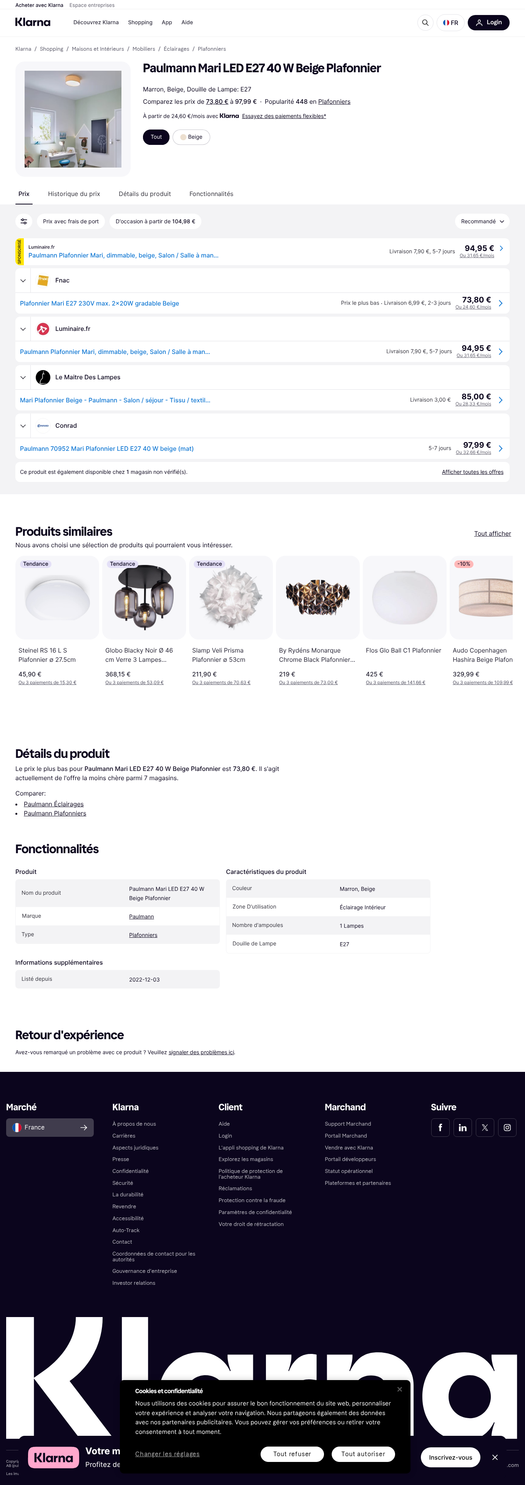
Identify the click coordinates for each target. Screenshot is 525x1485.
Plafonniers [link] (212, 49)
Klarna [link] (23, 49)
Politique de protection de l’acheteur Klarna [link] (251, 1174)
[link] (440, 1127)
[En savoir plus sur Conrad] (23, 426)
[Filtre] (23, 221)
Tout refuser (292, 1454)
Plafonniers (334, 101)
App (167, 22)
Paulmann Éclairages (54, 804)
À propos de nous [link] (134, 1124)
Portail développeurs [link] (350, 1159)
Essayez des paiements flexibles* (284, 116)
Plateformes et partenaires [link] (358, 1183)
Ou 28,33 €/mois (473, 404)
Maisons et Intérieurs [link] (98, 49)
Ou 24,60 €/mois (473, 307)
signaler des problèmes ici (201, 1052)
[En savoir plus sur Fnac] (23, 280)
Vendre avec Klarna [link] (349, 1147)
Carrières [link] (123, 1136)
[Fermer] (399, 1389)
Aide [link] (224, 1124)
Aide (187, 22)
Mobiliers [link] (144, 49)
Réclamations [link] (235, 1188)
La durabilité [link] (127, 1194)
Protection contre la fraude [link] (252, 1200)
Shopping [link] (51, 49)
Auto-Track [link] (126, 1230)
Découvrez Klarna (96, 22)
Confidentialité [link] (130, 1171)
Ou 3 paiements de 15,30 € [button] (47, 682)
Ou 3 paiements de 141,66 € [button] (395, 682)
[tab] (24, 193)
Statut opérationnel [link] (349, 1171)
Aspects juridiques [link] (135, 1147)
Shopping (140, 22)
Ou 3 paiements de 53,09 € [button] (134, 682)
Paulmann (141, 917)
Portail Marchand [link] (346, 1136)
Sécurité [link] (122, 1183)
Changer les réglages (167, 1454)
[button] (451, 22)
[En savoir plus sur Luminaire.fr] (23, 329)
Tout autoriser (363, 1454)
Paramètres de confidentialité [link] (255, 1212)
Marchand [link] (345, 1107)
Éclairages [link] (176, 49)
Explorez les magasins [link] (246, 1159)
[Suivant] (499, 620)
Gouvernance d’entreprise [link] (144, 1271)
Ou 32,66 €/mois (473, 452)
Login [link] (225, 1136)
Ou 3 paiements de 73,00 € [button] (308, 682)
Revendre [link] (124, 1206)
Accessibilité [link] (128, 1218)
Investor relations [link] (133, 1283)
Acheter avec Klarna (39, 5)
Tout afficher (492, 533)
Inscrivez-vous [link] (450, 1457)
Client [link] (231, 1107)
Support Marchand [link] (348, 1124)
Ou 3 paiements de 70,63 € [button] (221, 682)
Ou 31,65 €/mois (477, 255)
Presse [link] (120, 1159)
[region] (265, 1426)
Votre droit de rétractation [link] (251, 1224)
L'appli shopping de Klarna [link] (251, 1147)
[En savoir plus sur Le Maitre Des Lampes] (23, 377)
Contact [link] (122, 1242)
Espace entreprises (92, 5)
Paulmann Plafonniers (55, 813)
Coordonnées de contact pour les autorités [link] (153, 1257)
